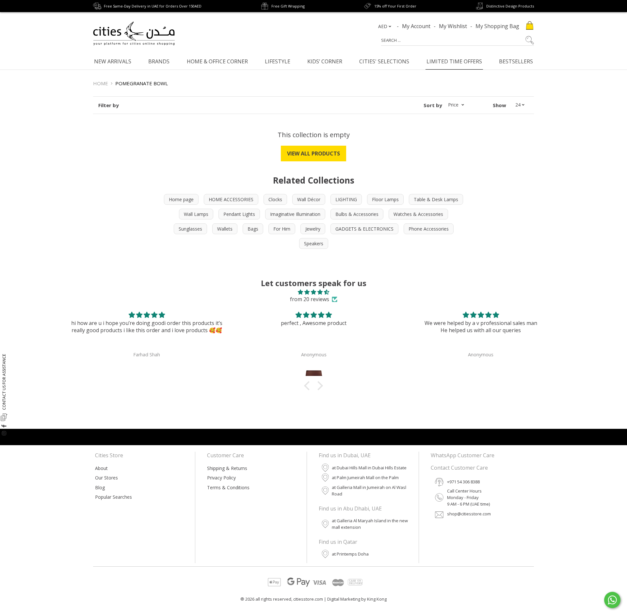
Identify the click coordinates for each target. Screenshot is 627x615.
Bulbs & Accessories (356, 214)
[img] (313, 292)
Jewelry (312, 229)
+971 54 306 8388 (463, 482)
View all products (313, 153)
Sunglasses (190, 229)
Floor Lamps (385, 199)
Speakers (313, 243)
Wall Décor (308, 199)
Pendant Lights (239, 214)
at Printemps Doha (350, 554)
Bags (253, 229)
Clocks (275, 199)
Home (100, 83)
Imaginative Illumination (295, 214)
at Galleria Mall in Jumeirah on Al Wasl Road (369, 490)
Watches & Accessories (418, 214)
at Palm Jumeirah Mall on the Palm (365, 477)
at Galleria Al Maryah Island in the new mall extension (370, 524)
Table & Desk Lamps (436, 199)
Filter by (108, 105)
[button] (308, 385)
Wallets (225, 229)
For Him (281, 229)
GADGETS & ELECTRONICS (364, 229)
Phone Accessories (429, 229)
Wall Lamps (196, 214)
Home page (181, 199)
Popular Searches (113, 497)
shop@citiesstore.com (469, 514)
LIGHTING (346, 199)
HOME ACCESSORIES (231, 199)
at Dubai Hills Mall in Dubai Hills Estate (369, 468)
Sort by (433, 105)
